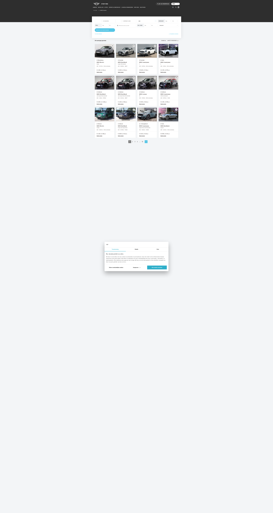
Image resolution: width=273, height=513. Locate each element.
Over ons (136, 7)
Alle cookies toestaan (157, 267)
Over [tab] (158, 249)
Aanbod (95, 7)
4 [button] (137, 141)
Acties (106, 7)
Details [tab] (136, 249)
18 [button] (142, 141)
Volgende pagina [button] (146, 141)
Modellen (100, 7)
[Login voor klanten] (178, 7)
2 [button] (132, 141)
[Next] (108, 56)
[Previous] (101, 56)
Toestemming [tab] (115, 249)
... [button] (139, 141)
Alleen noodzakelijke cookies (116, 267)
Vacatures (143, 7)
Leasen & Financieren (127, 7)
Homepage (95, 10)
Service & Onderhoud (114, 7)
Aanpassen (135, 267)
